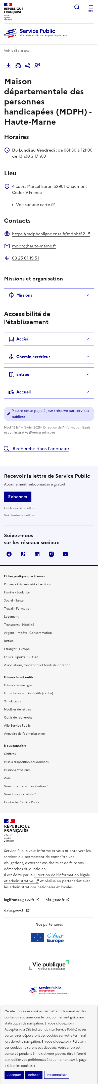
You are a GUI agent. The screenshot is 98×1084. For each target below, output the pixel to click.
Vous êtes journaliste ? (20, 794)
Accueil (23, 392)
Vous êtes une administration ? (26, 786)
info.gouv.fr (54, 899)
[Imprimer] (18, 65)
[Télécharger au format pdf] (8, 65)
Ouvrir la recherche (77, 7)
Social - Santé (14, 600)
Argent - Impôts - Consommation (28, 633)
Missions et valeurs (17, 770)
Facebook (9, 554)
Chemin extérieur (33, 357)
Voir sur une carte (33, 205)
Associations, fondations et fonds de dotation (37, 665)
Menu (90, 11)
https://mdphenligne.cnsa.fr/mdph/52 (48, 234)
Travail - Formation (17, 608)
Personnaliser (57, 1074)
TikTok (23, 554)
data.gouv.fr (14, 910)
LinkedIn (37, 554)
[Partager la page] (27, 65)
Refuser (34, 1074)
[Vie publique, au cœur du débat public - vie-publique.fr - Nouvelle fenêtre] (49, 966)
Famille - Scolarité (17, 592)
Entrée (22, 374)
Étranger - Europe (17, 649)
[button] (37, 65)
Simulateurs (12, 701)
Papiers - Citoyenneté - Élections (27, 584)
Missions (24, 295)
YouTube (65, 554)
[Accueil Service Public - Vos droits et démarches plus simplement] (36, 38)
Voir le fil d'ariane (16, 50)
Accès (22, 339)
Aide (7, 778)
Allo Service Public (17, 725)
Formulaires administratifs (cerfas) (28, 693)
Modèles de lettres (17, 709)
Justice (9, 641)
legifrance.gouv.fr (19, 899)
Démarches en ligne (18, 685)
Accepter (14, 1074)
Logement (11, 616)
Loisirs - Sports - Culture (21, 657)
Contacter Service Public (22, 802)
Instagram (51, 554)
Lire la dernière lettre (19, 508)
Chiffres (10, 754)
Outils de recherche (18, 717)
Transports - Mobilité (19, 624)
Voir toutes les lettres (19, 515)
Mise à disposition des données (26, 762)
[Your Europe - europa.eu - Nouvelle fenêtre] (49, 938)
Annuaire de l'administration (24, 733)
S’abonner (17, 497)
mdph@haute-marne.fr (34, 246)
